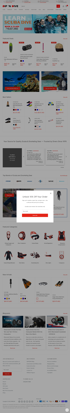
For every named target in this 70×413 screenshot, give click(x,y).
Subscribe (35, 215)
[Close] (50, 193)
